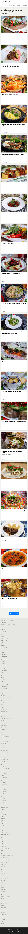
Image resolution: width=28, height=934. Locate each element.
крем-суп (4, 723)
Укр (10, 931)
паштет (3, 782)
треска (3, 871)
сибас (3, 828)
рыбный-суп (4, 814)
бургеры (3, 636)
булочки (3, 634)
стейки (3, 846)
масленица (4, 741)
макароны (4, 738)
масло (3, 743)
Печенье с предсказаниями (9, 598)
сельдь (3, 823)
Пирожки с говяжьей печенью (10, 94)
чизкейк (3, 912)
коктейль (4, 709)
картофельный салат (6, 697)
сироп (3, 830)
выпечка (4, 647)
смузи (3, 839)
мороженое (4, 754)
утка (2, 882)
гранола (3, 663)
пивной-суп (4, 789)
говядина (4, 656)
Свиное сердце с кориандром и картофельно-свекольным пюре (10, 65)
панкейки (4, 779)
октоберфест (5, 768)
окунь (3, 770)
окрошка (4, 766)
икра (3, 681)
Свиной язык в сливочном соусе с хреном (13, 154)
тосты (3, 869)
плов (3, 798)
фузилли (3, 898)
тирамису (4, 862)
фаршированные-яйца (7, 884)
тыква (3, 875)
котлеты (3, 715)
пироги (3, 793)
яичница (4, 925)
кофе (3, 716)
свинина (4, 821)
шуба (3, 919)
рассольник (4, 807)
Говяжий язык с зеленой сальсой (11, 35)
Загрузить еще (14, 613)
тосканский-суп (5, 868)
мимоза (3, 748)
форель (3, 891)
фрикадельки (5, 894)
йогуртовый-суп (5, 684)
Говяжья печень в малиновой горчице (12, 273)
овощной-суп (5, 763)
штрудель (4, 917)
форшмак (4, 893)
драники (3, 675)
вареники (4, 640)
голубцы (3, 658)
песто (3, 786)
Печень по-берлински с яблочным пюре (12, 539)
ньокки (3, 761)
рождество (4, 809)
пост (3, 804)
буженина (4, 633)
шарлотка (4, 914)
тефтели (3, 860)
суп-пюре (4, 852)
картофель (4, 695)
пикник (3, 791)
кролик (3, 727)
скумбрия (4, 832)
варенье (3, 642)
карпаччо (4, 691)
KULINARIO (5, 2)
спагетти (4, 844)
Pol (18, 931)
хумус (3, 905)
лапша (3, 732)
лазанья (3, 731)
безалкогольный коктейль (8, 624)
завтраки (3, 5)
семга (3, 825)
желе (3, 677)
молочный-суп (5, 752)
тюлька (3, 878)
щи (2, 923)
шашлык (4, 916)
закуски (24, 5)
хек (2, 900)
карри (3, 693)
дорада (3, 674)
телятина (4, 857)
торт (3, 866)
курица (3, 729)
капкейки (4, 688)
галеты (3, 649)
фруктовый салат (6, 896)
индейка (4, 682)
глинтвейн (4, 654)
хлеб (3, 901)
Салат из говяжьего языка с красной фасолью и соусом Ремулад (12, 332)
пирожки (4, 795)
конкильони (4, 711)
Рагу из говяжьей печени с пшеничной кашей (14, 303)
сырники (4, 853)
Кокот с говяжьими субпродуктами (11, 391)
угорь (3, 880)
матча (3, 745)
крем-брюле (4, 722)
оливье (3, 773)
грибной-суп (5, 666)
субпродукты (5, 848)
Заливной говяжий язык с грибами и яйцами (14, 421)
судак (3, 850)
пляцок (3, 800)
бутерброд (4, 638)
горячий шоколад (6, 659)
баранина (4, 622)
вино (3, 645)
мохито (3, 755)
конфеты (3, 713)
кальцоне (4, 686)
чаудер (3, 910)
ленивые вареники (6, 736)
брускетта (4, 631)
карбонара (4, 690)
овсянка (3, 764)
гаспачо (3, 652)
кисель (3, 702)
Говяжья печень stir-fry (8, 243)
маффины (4, 747)
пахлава (3, 780)
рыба (18, 5)
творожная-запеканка (7, 855)
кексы (3, 700)
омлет (3, 775)
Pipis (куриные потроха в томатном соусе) (13, 510)
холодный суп (5, 903)
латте (3, 734)
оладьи (3, 771)
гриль (3, 668)
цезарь (3, 907)
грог (2, 672)
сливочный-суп (5, 834)
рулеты (3, 812)
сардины (3, 820)
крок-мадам (4, 725)
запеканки (4, 679)
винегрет (3, 643)
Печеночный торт (6, 481)
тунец (3, 873)
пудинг (3, 805)
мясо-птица (12, 5)
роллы (3, 811)
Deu (15, 931)
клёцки (3, 707)
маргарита (4, 739)
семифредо (4, 827)
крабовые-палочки (6, 718)
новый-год (4, 759)
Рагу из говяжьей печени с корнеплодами (13, 213)
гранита (3, 661)
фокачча (3, 887)
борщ (3, 629)
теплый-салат (5, 859)
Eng (13, 931)
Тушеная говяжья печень (8, 184)
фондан (3, 889)
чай (2, 909)
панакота (4, 777)
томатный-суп (5, 864)
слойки (3, 836)
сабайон (3, 816)
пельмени (4, 784)
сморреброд (4, 837)
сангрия (3, 818)
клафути (3, 706)
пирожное (4, 796)
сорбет (3, 843)
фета (3, 885)
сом (2, 841)
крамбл (3, 720)
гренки (3, 665)
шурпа (3, 921)
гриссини (4, 670)
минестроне (4, 750)
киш (2, 704)
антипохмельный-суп (7, 620)
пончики (3, 802)
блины (3, 627)
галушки (3, 650)
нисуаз (3, 757)
